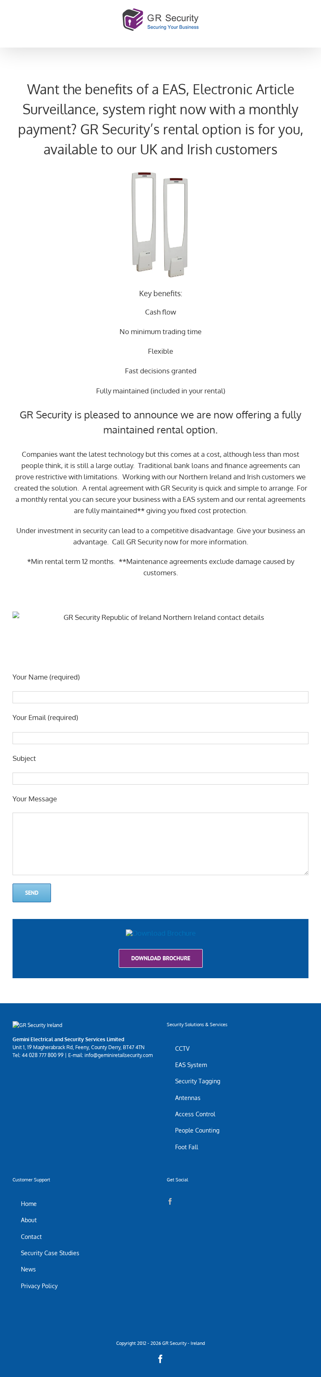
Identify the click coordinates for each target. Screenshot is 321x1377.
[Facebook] (170, 1201)
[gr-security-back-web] (161, 933)
